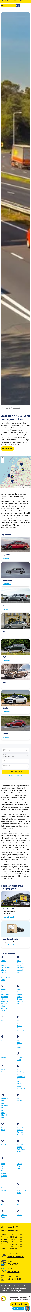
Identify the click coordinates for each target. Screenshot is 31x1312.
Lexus (19, 1081)
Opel (3, 1130)
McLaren (4, 1105)
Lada (19, 1069)
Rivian (19, 1147)
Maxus (3, 1101)
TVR (18, 1168)
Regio (8, 408)
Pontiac (20, 1132)
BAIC (19, 961)
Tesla (19, 1161)
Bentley (20, 963)
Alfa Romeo (5, 968)
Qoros (3, 1144)
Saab (3, 1161)
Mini (3, 1113)
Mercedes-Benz (7, 1108)
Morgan (4, 1117)
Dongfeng (20, 1001)
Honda (19, 1043)
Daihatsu (20, 994)
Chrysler (4, 1004)
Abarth (3, 961)
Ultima (3, 1190)
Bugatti (20, 970)
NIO (18, 1098)
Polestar (20, 1130)
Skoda (3, 1168)
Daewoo (20, 992)
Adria (3, 963)
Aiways (3, 965)
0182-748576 (12, 1264)
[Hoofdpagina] (2, 408)
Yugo (3, 1217)
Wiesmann (5, 1205)
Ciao (3, 1006)
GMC (3, 1040)
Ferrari (19, 1021)
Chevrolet (4, 1001)
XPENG (19, 1205)
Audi (3, 980)
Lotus (19, 1084)
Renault (20, 1144)
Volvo (19, 1193)
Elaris (3, 1021)
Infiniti (3, 1057)
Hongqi (19, 1045)
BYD (18, 972)
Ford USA (20, 1030)
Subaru (4, 1176)
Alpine (3, 972)
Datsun (19, 997)
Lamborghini (22, 1072)
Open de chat (14, 1279)
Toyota (19, 1164)
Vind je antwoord (15, 1257)
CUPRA (3, 1011)
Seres (3, 1166)
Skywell (4, 1171)
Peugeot (20, 1127)
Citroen (4, 1008)
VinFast (20, 1188)
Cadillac (4, 989)
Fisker (19, 1026)
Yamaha (4, 1215)
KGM (3, 1069)
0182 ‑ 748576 (13, 1271)
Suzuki (3, 1178)
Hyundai (20, 1047)
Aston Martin (6, 977)
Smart (3, 1173)
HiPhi (19, 1040)
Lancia (19, 1074)
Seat (3, 1164)
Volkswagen (21, 1190)
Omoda (4, 1127)
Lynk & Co (21, 1088)
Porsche (20, 1134)
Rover (19, 1151)
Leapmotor (21, 1079)
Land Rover (21, 1077)
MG (2, 1110)
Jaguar (19, 1057)
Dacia (19, 989)
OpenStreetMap (20, 487)
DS (18, 1004)
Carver (3, 992)
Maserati (4, 1098)
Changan (4, 997)
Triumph (20, 1166)
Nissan (19, 1101)
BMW (19, 965)
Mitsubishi (5, 1115)
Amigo (3, 975)
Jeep (19, 1060)
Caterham (5, 994)
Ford (18, 1028)
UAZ (2, 1188)
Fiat (18, 1023)
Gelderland (16, 408)
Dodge (19, 999)
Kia (2, 1072)
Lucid (19, 1086)
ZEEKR (19, 1215)
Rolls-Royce (21, 1149)
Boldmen (20, 968)
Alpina (3, 970)
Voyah (19, 1195)
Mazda (3, 1103)
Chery (3, 999)
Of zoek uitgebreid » (15, 776)
